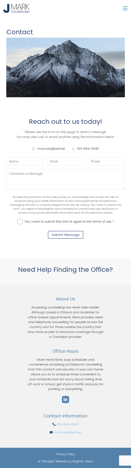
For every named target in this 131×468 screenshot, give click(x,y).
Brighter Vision (82, 461)
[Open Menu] (125, 9)
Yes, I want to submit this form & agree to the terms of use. (69, 221)
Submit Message (65, 235)
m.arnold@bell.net (67, 432)
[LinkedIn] (65, 399)
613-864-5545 (67, 424)
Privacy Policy (65, 454)
